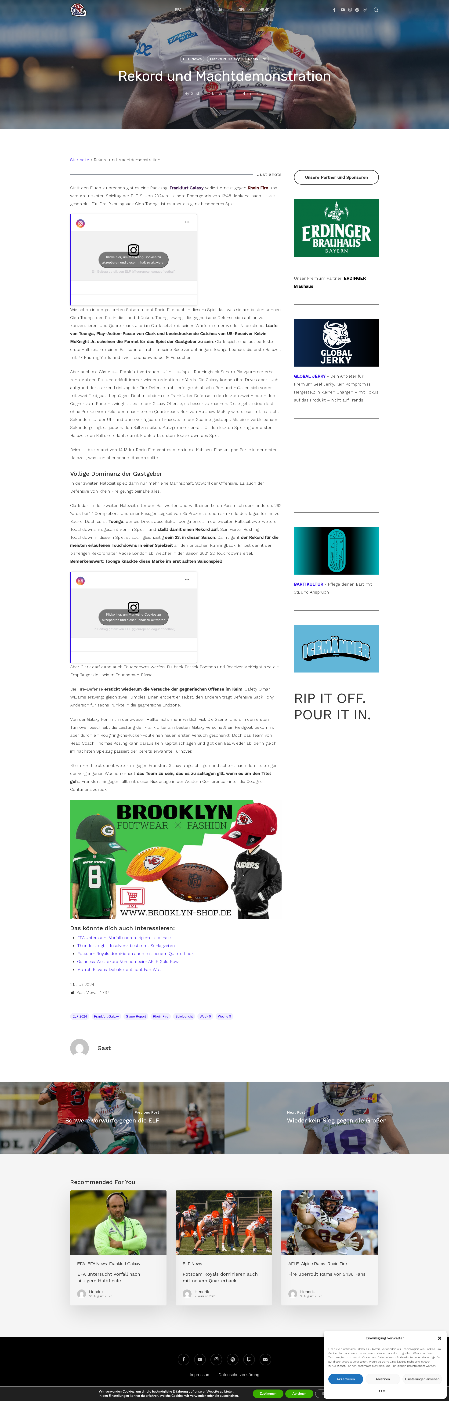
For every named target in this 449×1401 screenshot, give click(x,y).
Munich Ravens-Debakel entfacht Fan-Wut (119, 969)
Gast (195, 93)
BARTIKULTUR (308, 584)
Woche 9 (224, 1016)
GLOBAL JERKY (310, 376)
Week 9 (205, 1016)
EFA (81, 1263)
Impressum (200, 1374)
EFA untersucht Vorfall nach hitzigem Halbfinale (124, 937)
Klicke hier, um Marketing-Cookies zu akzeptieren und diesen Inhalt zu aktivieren (133, 259)
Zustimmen (268, 1393)
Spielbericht (184, 1016)
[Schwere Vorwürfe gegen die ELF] (112, 1118)
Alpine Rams (313, 1263)
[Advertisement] (336, 465)
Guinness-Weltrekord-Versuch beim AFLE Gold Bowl (128, 961)
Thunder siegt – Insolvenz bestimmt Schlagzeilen (126, 945)
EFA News (97, 1263)
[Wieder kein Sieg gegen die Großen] (336, 1118)
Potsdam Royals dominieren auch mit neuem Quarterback (135, 953)
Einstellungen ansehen (422, 1379)
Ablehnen (383, 1379)
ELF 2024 (79, 1016)
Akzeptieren (346, 1379)
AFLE (293, 1263)
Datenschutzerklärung (238, 1374)
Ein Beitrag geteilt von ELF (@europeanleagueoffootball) (133, 271)
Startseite (79, 159)
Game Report (136, 1016)
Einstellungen (119, 1396)
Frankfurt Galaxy (225, 59)
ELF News (192, 59)
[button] (439, 1338)
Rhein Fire (257, 59)
